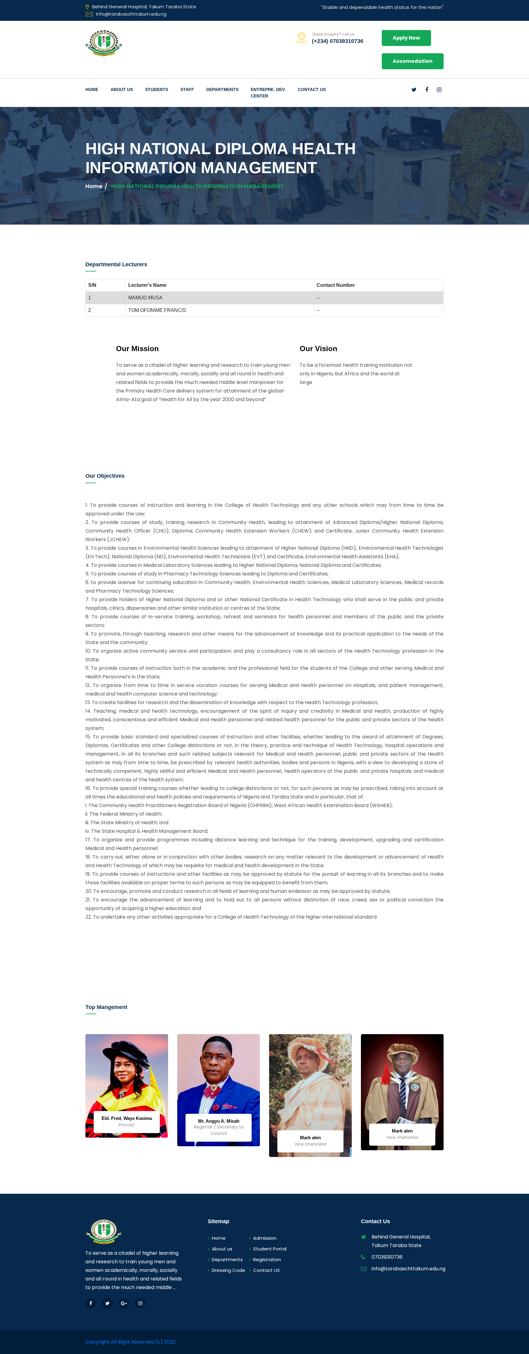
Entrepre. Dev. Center (268, 92)
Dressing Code (228, 1270)
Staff (187, 89)
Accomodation (413, 61)
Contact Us (312, 89)
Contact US (266, 1270)
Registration (267, 1259)
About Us (122, 89)
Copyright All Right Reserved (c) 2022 (130, 1341)
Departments (222, 89)
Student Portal (270, 1249)
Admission (264, 1238)
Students (156, 89)
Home (91, 89)
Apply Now (406, 37)
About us (222, 1249)
